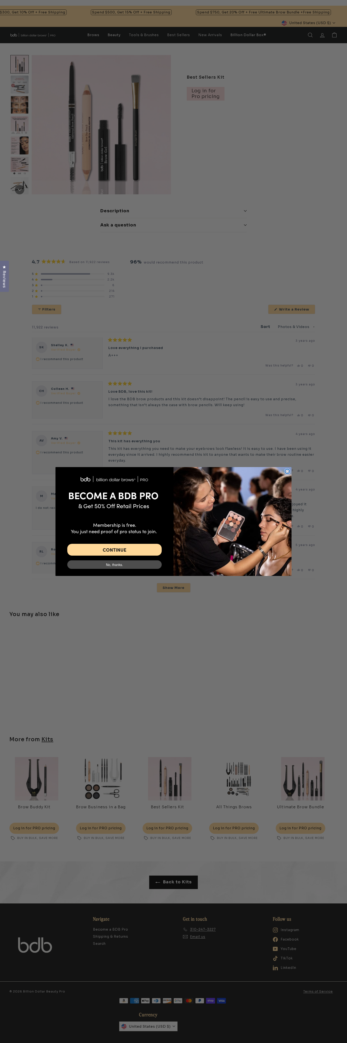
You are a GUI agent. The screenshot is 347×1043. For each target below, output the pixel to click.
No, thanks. (114, 564)
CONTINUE (114, 549)
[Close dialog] (287, 471)
